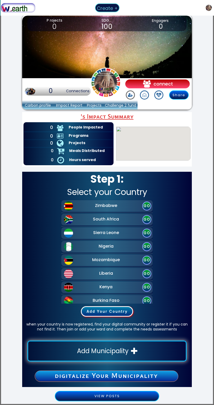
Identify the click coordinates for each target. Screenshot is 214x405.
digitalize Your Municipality (106, 375)
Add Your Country (107, 311)
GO (147, 206)
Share (179, 95)
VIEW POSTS (107, 396)
